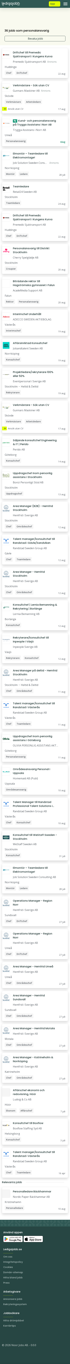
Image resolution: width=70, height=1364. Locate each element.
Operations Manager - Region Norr (32, 903)
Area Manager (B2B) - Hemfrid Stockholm (33, 508)
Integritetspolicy (13, 1262)
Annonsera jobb (12, 1299)
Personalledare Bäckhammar (32, 1191)
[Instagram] (4, 1335)
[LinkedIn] (11, 1335)
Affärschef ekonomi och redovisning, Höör (29, 1092)
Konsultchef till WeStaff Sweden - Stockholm (35, 837)
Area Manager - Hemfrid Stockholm (29, 574)
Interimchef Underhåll (27, 314)
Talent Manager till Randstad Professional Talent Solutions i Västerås (33, 804)
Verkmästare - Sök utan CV (31, 85)
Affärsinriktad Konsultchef (30, 343)
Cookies (8, 1267)
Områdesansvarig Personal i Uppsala (31, 771)
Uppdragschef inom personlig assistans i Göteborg (32, 738)
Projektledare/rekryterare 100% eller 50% (33, 374)
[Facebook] (17, 1335)
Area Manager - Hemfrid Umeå (33, 966)
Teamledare (21, 186)
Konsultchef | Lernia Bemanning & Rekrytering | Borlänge (35, 607)
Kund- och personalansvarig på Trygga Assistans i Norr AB (34, 123)
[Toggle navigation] (65, 4)
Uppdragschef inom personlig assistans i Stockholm (32, 475)
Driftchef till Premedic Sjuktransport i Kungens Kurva (32, 54)
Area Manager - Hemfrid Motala (34, 1028)
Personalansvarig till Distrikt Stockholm (31, 250)
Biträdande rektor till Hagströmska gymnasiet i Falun (34, 283)
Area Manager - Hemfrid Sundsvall (29, 997)
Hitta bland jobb (13, 1277)
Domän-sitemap (13, 1272)
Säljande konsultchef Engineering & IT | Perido (35, 442)
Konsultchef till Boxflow (28, 1123)
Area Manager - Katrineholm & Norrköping (33, 1059)
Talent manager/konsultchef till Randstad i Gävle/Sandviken (34, 541)
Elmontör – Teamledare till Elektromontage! (30, 155)
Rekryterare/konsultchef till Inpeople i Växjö (31, 639)
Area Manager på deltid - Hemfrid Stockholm (35, 672)
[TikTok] (24, 1335)
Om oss (7, 1256)
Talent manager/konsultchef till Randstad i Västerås (34, 705)
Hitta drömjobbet (13, 1320)
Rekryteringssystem (15, 1304)
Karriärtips (9, 1325)
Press (6, 1282)
